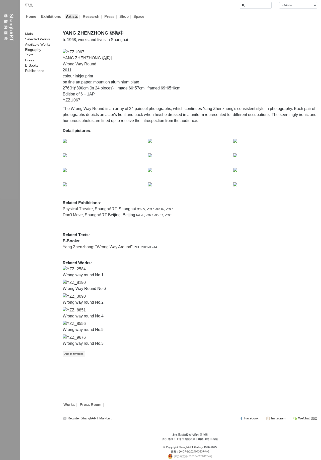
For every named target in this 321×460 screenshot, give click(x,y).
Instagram (278, 418)
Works (69, 405)
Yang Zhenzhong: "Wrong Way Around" (98, 247)
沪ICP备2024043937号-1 (194, 451)
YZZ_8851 (76, 310)
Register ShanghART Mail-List (90, 418)
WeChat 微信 (307, 418)
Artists (72, 17)
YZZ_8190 (76, 282)
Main (29, 34)
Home (31, 17)
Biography (33, 50)
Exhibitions (51, 17)
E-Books (31, 65)
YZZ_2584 (76, 269)
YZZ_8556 (76, 323)
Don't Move (73, 215)
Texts (29, 55)
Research (91, 17)
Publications (34, 71)
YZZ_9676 (76, 337)
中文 (29, 5)
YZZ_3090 (76, 296)
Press (109, 17)
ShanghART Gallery (191, 447)
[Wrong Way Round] (73, 52)
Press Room (90, 405)
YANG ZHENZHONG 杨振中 (88, 58)
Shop (124, 17)
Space (138, 17)
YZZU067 (71, 100)
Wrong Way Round (79, 64)
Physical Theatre (78, 209)
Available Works (37, 44)
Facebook (251, 418)
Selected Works (37, 39)
